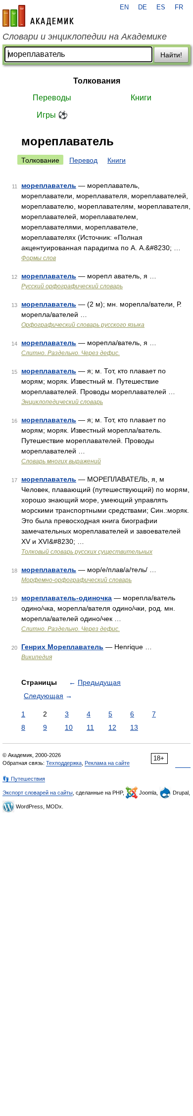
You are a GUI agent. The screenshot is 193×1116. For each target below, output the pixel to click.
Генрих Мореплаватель (62, 647)
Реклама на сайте (107, 763)
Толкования (96, 81)
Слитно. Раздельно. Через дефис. (70, 353)
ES (160, 7)
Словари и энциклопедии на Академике (84, 37)
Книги (141, 97)
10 (69, 727)
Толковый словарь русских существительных (86, 551)
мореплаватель (48, 185)
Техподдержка (64, 763)
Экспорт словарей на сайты (37, 793)
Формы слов (38, 258)
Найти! (171, 55)
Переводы (52, 97)
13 (134, 727)
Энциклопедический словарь (62, 402)
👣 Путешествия (23, 779)
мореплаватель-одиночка (66, 598)
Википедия (36, 657)
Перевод (83, 160)
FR (179, 7)
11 (90, 727)
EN (124, 7)
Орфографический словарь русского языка (83, 324)
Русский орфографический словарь (72, 286)
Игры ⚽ (52, 115)
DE (142, 7)
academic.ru (38, 16)
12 (112, 727)
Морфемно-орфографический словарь (76, 580)
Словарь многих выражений (61, 461)
